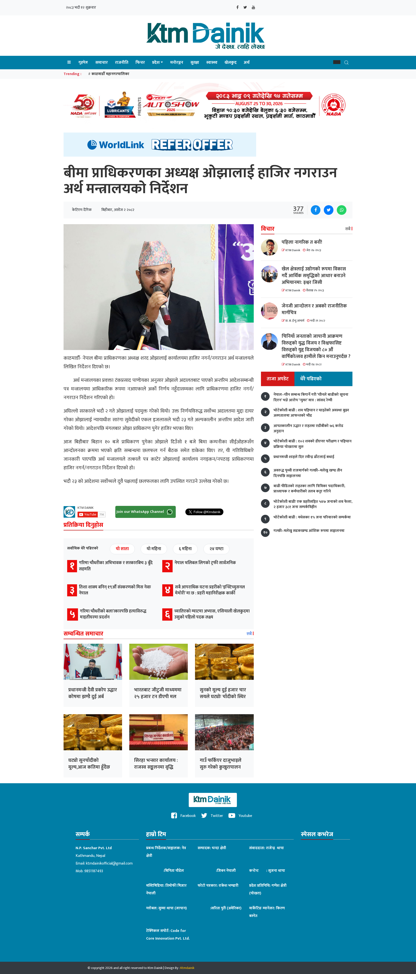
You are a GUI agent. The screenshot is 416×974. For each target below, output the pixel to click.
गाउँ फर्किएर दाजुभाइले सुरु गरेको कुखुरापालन (220, 763)
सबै (250, 633)
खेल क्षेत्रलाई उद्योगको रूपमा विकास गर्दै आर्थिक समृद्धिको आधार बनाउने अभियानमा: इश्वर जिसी (314, 275)
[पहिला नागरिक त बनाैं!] (271, 247)
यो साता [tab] (122, 549)
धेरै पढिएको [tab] (311, 379)
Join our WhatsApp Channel (141, 512)
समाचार (101, 62)
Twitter (216, 816)
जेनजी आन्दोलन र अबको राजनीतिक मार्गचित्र (314, 309)
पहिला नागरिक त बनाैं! (302, 242)
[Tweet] (328, 210)
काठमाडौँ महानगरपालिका (110, 74)
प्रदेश (156, 62)
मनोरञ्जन (176, 62)
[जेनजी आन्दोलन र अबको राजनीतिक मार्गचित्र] (271, 311)
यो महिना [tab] (154, 549)
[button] (336, 62)
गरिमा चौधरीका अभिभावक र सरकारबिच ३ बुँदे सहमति (116, 566)
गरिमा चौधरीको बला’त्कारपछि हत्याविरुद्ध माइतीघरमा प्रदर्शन (113, 614)
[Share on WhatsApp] (341, 210)
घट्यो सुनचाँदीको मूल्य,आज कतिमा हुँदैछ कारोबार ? (89, 767)
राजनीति (121, 62)
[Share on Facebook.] (315, 210)
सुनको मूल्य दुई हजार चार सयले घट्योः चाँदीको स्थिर (223, 693)
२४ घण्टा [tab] (216, 549)
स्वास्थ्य (211, 62)
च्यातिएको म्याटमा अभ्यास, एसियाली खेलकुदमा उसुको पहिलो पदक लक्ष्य (212, 614)
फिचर (140, 62)
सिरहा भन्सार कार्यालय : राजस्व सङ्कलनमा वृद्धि (156, 763)
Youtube (245, 816)
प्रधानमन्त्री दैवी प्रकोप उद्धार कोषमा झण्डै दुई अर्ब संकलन (92, 696)
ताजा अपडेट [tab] (278, 379)
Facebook (187, 816)
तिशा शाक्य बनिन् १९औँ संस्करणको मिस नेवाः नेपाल (115, 590)
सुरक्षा (194, 62)
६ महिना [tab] (185, 549)
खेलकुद (231, 62)
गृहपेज (83, 62)
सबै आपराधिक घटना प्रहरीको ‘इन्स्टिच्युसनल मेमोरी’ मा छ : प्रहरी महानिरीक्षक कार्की (210, 590)
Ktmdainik (187, 968)
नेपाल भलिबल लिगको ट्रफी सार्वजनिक (205, 563)
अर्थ (246, 62)
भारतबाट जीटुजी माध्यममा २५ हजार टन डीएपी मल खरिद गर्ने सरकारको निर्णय (158, 696)
